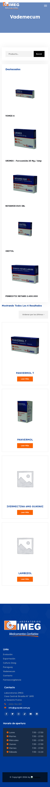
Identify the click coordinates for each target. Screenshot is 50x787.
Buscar (39, 54)
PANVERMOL (25, 439)
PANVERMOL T (25, 372)
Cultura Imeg (9, 663)
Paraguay (8, 667)
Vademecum (9, 671)
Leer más (25, 379)
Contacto (7, 675)
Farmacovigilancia (12, 680)
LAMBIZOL (25, 573)
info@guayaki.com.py (19, 708)
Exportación (9, 658)
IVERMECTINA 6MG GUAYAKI (25, 506)
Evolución (7, 654)
